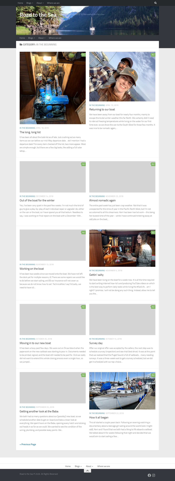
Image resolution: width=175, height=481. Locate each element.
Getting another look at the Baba (39, 411)
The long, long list (30, 132)
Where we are (53, 3)
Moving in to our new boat (35, 343)
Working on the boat (32, 268)
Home (20, 3)
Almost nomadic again (102, 200)
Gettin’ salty (96, 274)
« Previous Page (28, 444)
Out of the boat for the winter (37, 200)
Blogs (28, 3)
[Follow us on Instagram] (153, 475)
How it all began (98, 417)
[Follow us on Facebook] (149, 475)
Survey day (96, 343)
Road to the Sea (38, 14)
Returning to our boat (102, 109)
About (39, 3)
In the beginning (27, 128)
